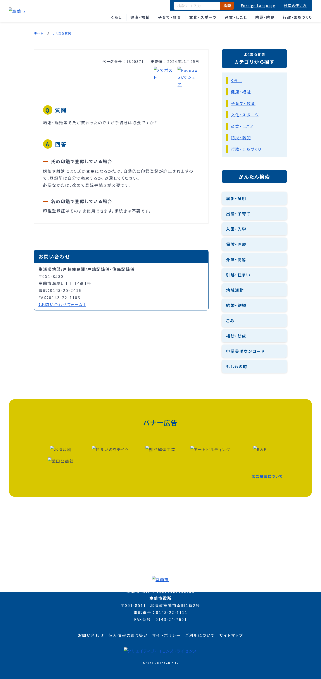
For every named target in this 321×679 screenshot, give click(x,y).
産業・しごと (236, 17)
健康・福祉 (140, 17)
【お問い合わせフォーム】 (62, 304)
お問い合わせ (91, 635)
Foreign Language (258, 5)
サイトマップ (231, 635)
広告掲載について (267, 476)
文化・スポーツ (203, 17)
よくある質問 (62, 33)
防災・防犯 (265, 17)
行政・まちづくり (297, 17)
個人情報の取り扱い (128, 635)
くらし (116, 17)
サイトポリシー (166, 635)
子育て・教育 (169, 17)
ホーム (38, 33)
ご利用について (200, 635)
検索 (227, 5)
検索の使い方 (295, 5)
